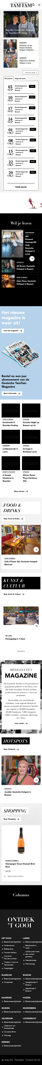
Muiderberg (29, 1008)
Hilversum (7, 1018)
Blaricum (7, 975)
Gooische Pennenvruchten (10, 957)
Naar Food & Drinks (12, 518)
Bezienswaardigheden (11, 942)
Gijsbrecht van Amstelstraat (9, 1027)
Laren (26, 938)
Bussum (27, 975)
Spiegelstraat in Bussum (31, 983)
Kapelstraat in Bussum (30, 989)
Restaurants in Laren (30, 946)
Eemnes (6, 1042)
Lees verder (20, 723)
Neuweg (7, 1035)
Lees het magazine (11, 330)
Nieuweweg (30, 964)
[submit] (33, 4)
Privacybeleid (19, 1060)
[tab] (20, 78)
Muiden (6, 1008)
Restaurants (8, 949)
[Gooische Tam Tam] (21, 4)
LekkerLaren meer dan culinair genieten (32, 954)
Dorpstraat (8, 982)
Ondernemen (9, 945)
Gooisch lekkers (10, 952)
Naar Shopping (10, 819)
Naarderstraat (30, 960)
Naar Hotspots (10, 749)
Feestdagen (8, 968)
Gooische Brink (10, 1032)
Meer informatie (10, 393)
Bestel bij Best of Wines (15, 876)
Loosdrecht (29, 1018)
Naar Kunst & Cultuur (12, 594)
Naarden (7, 997)
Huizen (26, 997)
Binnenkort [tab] (8, 78)
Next (32, 258)
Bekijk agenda (21, 187)
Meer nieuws (19, 491)
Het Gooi (6, 938)
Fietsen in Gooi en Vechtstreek (11, 963)
